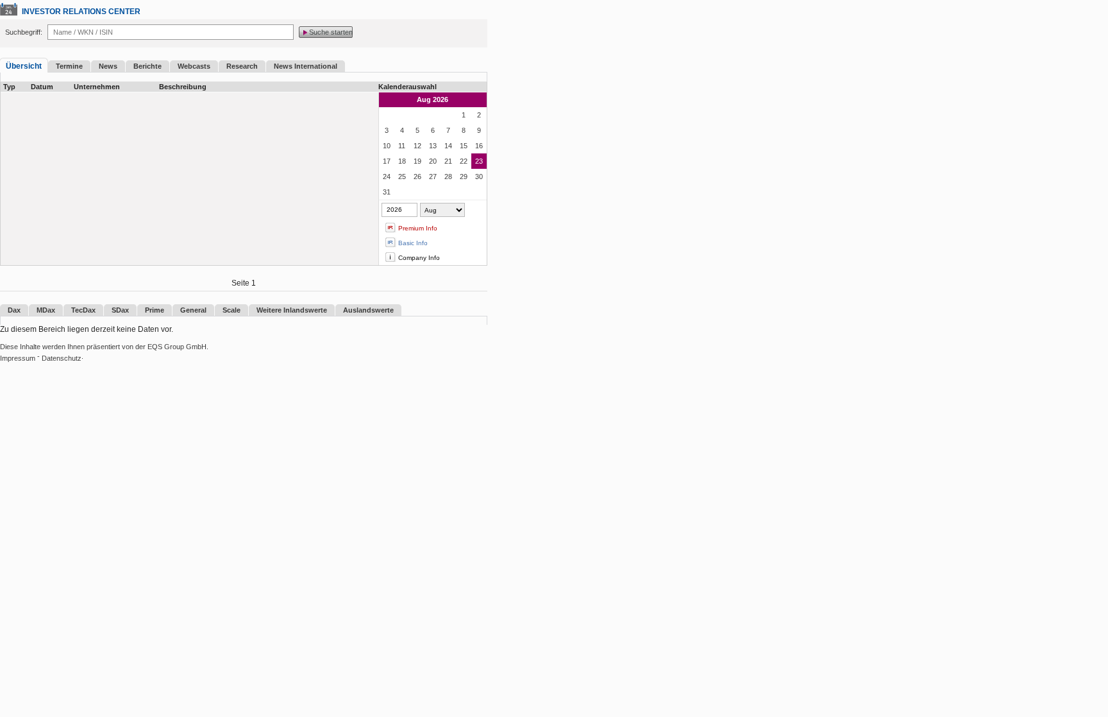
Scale (231, 310)
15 (463, 146)
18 (402, 161)
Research (242, 66)
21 (448, 161)
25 (402, 176)
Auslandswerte (368, 310)
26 (417, 176)
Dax (14, 310)
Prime (154, 310)
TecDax (83, 310)
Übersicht (24, 66)
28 (448, 176)
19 (417, 161)
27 (433, 176)
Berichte (147, 66)
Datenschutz (61, 358)
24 (386, 176)
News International (305, 66)
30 (479, 176)
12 (417, 146)
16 (479, 146)
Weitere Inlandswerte (291, 310)
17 (386, 161)
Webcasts (194, 66)
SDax (120, 310)
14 (448, 146)
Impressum (17, 358)
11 (401, 146)
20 (433, 161)
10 (386, 146)
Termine (69, 66)
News (108, 66)
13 (433, 146)
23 (479, 161)
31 (386, 192)
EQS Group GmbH (176, 346)
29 (463, 176)
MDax (46, 310)
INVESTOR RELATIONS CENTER (81, 11)
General (193, 310)
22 (463, 161)
